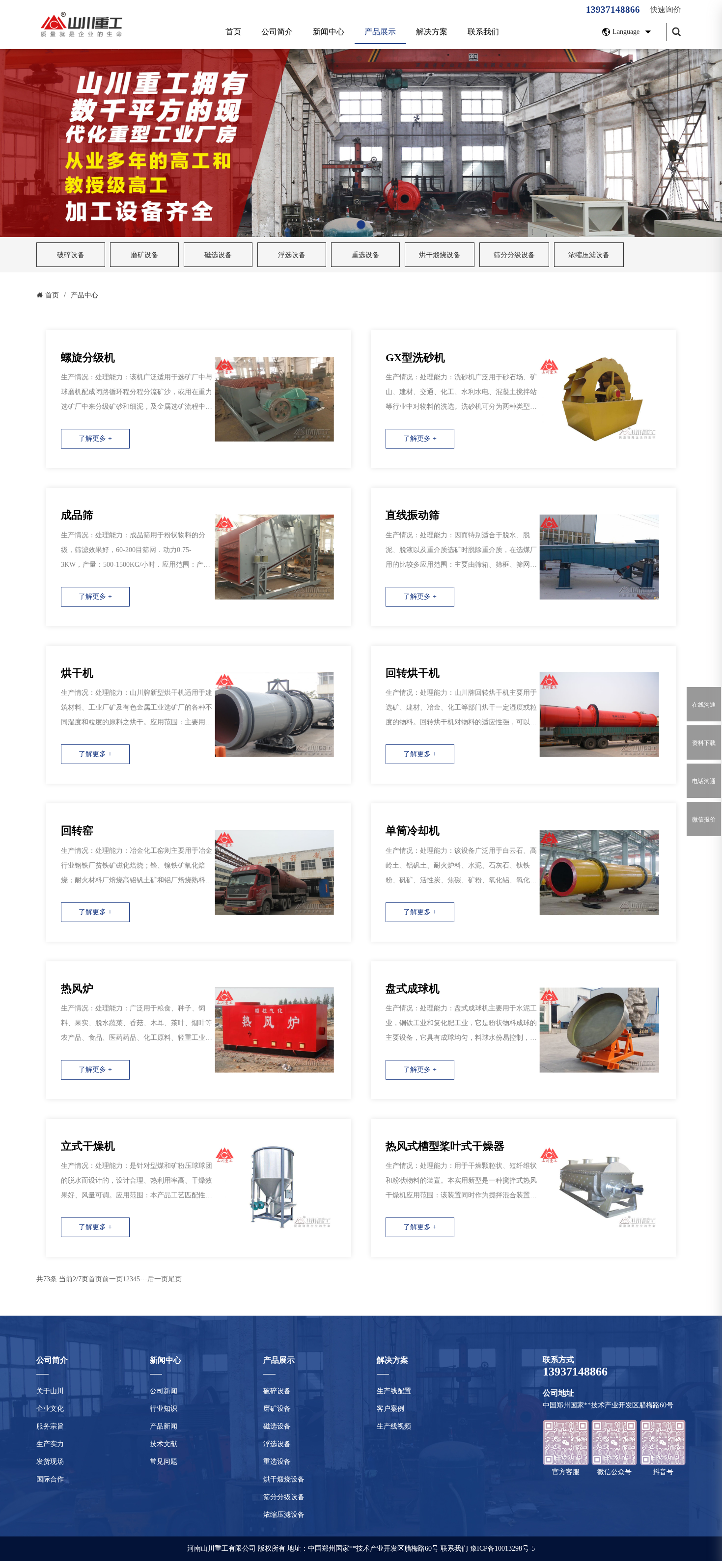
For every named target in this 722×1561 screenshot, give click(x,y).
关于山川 (50, 1391)
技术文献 (163, 1444)
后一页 (157, 1279)
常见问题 (163, 1461)
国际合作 (50, 1479)
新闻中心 (328, 31)
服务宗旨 (50, 1426)
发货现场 (50, 1461)
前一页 (112, 1279)
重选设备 (365, 255)
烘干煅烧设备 (439, 255)
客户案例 (390, 1408)
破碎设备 (70, 255)
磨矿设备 (144, 255)
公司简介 (277, 31)
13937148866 (613, 9)
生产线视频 (394, 1426)
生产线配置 (394, 1391)
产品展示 (380, 31)
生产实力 (50, 1444)
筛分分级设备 (514, 255)
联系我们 (483, 31)
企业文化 (50, 1408)
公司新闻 (163, 1391)
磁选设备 (218, 255)
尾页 (175, 1279)
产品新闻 (163, 1426)
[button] (361, 224)
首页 (233, 31)
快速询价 (665, 9)
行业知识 (163, 1408)
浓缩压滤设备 (589, 255)
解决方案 (431, 31)
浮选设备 (291, 255)
